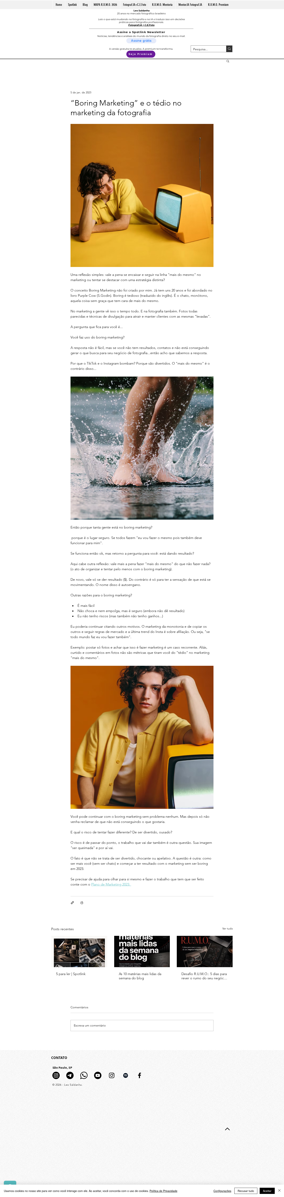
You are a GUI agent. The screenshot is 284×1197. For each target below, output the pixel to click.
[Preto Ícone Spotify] (125, 1075)
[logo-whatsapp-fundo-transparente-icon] (84, 1075)
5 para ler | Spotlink (71, 974)
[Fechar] (279, 1191)
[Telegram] (70, 1075)
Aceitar (267, 1191)
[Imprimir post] (82, 903)
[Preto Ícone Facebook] (139, 1075)
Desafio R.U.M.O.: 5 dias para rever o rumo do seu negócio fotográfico (204, 976)
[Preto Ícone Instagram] (111, 1075)
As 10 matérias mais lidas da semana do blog (140, 976)
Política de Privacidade (163, 1191)
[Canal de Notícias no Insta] (56, 1075)
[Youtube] (97, 1075)
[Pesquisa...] (229, 49)
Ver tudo (227, 928)
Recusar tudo (246, 1191)
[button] (228, 60)
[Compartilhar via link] (72, 903)
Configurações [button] (222, 1191)
